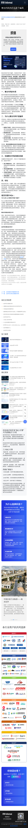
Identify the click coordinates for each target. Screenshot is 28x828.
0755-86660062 (7, 819)
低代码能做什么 (5, 327)
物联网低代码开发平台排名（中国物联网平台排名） (14, 311)
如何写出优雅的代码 (7, 303)
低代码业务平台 (6, 317)
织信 (5, 259)
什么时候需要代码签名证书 (9, 322)
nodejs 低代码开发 (7, 319)
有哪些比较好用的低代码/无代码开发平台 (12, 306)
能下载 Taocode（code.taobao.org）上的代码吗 (14, 325)
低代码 (21, 257)
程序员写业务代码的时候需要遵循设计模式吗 (13, 314)
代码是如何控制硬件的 (7, 309)
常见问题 (6, 17)
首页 (2, 17)
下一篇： (10, 293)
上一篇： (10, 292)
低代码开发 (12, 17)
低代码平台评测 (5, 330)
